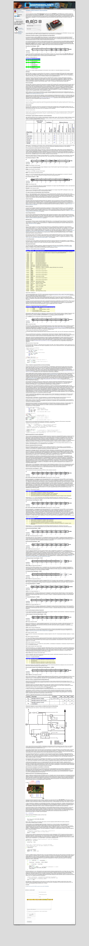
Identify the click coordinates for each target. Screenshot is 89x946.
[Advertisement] (41, 936)
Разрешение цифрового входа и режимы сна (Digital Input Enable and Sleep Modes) (50, 231)
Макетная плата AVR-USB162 (31, 886)
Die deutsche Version (19, 11)
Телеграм (19, 33)
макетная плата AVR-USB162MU (43, 886)
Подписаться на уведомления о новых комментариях (37, 911)
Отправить (29, 921)
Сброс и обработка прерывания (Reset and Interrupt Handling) (61, 246)
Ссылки (59, 8)
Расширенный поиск (18, 19)
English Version (18, 10)
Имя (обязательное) (42, 892)
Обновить (29, 917)
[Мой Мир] (18, 16)
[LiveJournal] (19, 16)
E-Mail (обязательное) (43, 894)
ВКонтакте (20, 32)
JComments (73, 923)
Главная (18, 8)
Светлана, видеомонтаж (20, 31)
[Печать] (74, 10)
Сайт (40, 896)
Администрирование (36, 8)
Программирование (48, 8)
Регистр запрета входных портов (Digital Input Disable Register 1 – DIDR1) (39, 237)
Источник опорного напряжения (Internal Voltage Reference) (38, 630)
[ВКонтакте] (15, 16)
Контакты (25, 8)
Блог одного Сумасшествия (21, 28)
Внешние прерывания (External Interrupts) (36, 93)
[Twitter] (16, 16)
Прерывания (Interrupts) (32, 223)
